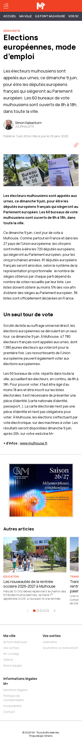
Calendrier (50, 642)
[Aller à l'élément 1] (34, 611)
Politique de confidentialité (13, 698)
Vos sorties (11, 648)
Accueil (9, 16)
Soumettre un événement (60, 648)
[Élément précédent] (27, 610)
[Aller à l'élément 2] (37, 611)
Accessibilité (12, 706)
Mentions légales (15, 690)
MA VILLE (25, 16)
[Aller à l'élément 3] (41, 611)
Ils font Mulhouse (15, 642)
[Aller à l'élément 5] (48, 611)
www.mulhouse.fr (34, 443)
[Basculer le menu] (5, 5)
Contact (9, 712)
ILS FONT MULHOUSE (50, 16)
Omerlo (48, 736)
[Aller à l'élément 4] (44, 611)
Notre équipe (12, 665)
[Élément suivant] (54, 610)
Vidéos (8, 660)
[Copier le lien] (76, 145)
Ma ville (9, 635)
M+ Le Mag (11, 654)
